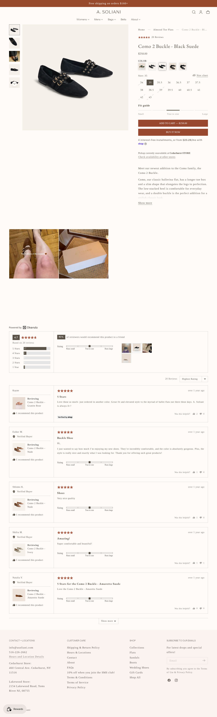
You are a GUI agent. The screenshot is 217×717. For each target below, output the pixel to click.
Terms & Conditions (79, 677)
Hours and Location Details (26, 656)
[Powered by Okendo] (23, 327)
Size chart (202, 75)
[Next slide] (14, 84)
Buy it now (173, 132)
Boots (133, 662)
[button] (194, 12)
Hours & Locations (79, 652)
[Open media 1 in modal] (122, 30)
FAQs (70, 667)
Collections (137, 647)
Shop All (135, 677)
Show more (107, 621)
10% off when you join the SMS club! (91, 672)
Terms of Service (77, 682)
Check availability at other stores (156, 156)
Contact (72, 657)
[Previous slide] (14, 28)
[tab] (14, 43)
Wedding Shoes (139, 667)
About (71, 662)
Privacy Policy (76, 687)
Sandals (134, 657)
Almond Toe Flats (163, 29)
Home (141, 29)
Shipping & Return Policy (83, 647)
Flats (133, 652)
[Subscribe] (204, 660)
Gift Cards (136, 672)
